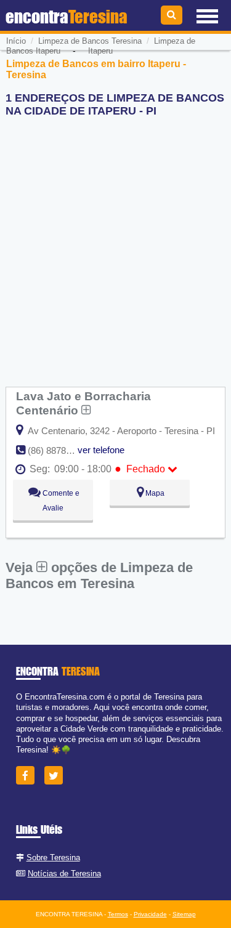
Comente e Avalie (60, 500)
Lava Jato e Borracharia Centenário (83, 403)
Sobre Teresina (53, 857)
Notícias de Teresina (64, 873)
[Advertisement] (115, 242)
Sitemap (184, 914)
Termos (118, 914)
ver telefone (101, 450)
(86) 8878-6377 (58, 450)
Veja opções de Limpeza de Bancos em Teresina (99, 575)
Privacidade (150, 914)
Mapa (154, 493)
